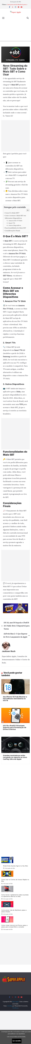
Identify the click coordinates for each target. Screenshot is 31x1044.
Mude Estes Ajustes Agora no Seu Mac (15, 866)
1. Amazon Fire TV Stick (14, 221)
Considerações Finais (12, 231)
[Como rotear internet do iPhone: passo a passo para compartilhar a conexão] (15, 919)
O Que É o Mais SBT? (12, 213)
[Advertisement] (15, 31)
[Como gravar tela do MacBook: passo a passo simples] (15, 904)
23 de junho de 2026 (10, 868)
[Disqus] (15, 785)
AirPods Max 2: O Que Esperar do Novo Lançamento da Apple (15, 635)
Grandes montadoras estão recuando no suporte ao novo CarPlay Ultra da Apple (15, 757)
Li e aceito (17, 1041)
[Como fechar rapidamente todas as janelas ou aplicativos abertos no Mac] (15, 889)
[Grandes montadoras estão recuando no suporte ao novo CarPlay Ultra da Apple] (15, 738)
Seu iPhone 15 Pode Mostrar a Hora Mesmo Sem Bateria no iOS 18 (15, 698)
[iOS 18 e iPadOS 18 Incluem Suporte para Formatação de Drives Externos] (15, 709)
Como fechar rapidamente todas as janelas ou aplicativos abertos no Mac (15, 895)
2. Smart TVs (11, 223)
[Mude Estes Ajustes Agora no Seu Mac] (15, 860)
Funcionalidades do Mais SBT (15, 228)
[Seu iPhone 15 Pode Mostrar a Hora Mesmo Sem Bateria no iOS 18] (15, 681)
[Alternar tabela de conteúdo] (27, 210)
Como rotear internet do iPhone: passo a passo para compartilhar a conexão (14, 926)
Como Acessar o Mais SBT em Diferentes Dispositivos (15, 217)
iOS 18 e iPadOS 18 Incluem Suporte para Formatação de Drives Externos (14, 727)
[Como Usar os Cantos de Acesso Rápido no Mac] (15, 874)
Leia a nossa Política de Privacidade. (16, 1036)
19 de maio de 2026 (7, 883)
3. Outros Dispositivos (14, 225)
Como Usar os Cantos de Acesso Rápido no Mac (15, 880)
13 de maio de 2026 (7, 899)
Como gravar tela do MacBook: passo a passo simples (13, 911)
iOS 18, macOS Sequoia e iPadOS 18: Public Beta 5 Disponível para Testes (17, 626)
